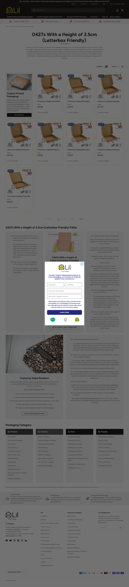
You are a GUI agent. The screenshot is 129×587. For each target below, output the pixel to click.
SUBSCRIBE (64, 312)
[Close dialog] (82, 263)
